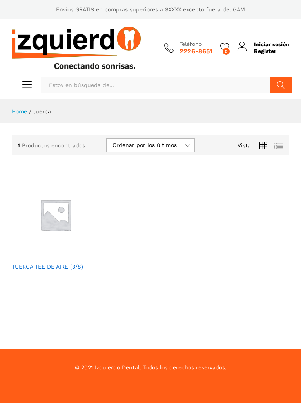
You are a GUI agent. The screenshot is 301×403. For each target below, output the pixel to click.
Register (265, 51)
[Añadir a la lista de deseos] (63, 253)
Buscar (281, 85)
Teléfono (191, 44)
